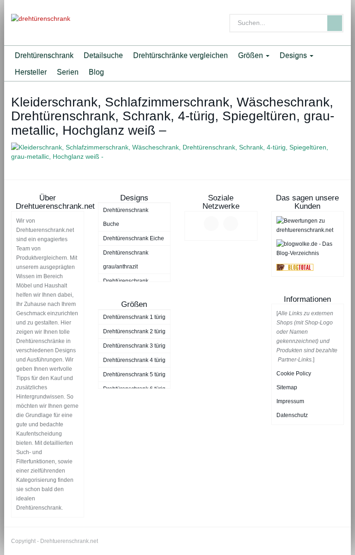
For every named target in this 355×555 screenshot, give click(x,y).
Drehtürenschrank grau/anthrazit (125, 259)
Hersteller (31, 72)
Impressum (290, 401)
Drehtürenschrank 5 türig (134, 374)
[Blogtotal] (294, 267)
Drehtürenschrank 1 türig (134, 317)
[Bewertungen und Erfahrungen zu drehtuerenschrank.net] (307, 225)
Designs (294, 55)
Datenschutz (292, 415)
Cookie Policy (293, 373)
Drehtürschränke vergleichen (180, 55)
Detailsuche (103, 55)
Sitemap (286, 387)
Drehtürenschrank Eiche (133, 238)
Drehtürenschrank (44, 55)
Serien (68, 72)
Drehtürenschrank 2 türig (134, 331)
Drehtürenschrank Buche (125, 217)
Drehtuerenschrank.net (69, 541)
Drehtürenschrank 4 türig (134, 360)
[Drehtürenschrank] (62, 22)
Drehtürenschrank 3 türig (134, 346)
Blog (96, 72)
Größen (251, 55)
